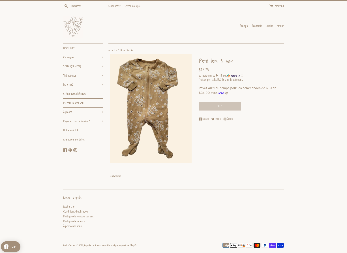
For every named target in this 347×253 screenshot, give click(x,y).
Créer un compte (132, 6)
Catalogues (83, 57)
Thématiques (83, 75)
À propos (83, 112)
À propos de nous (72, 226)
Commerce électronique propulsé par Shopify (116, 245)
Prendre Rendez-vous (73, 103)
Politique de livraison (74, 221)
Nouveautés (69, 48)
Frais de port (205, 80)
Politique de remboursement (78, 216)
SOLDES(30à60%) (83, 66)
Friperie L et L (90, 245)
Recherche (68, 206)
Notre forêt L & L (71, 130)
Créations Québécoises (74, 94)
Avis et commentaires (74, 139)
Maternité (83, 85)
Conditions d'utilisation (75, 211)
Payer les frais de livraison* (83, 121)
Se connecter (114, 6)
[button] (241, 75)
